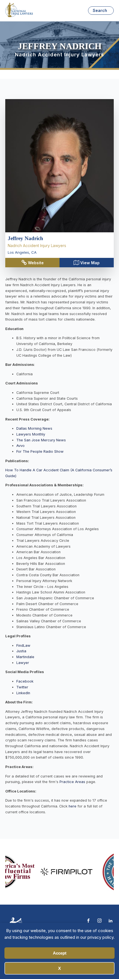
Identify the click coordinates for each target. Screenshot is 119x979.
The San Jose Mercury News (41, 440)
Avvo (20, 446)
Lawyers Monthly (30, 434)
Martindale (25, 657)
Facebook (24, 681)
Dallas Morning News (34, 428)
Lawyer (22, 663)
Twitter (22, 687)
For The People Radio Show (40, 451)
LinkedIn (23, 693)
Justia (21, 651)
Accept (59, 953)
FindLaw (23, 645)
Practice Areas (72, 782)
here (73, 806)
